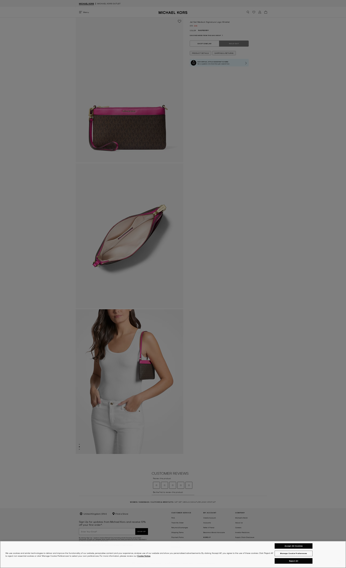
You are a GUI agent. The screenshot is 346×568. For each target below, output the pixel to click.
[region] (173, 554)
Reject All (293, 561)
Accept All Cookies (294, 546)
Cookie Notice (143, 556)
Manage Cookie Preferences (293, 553)
